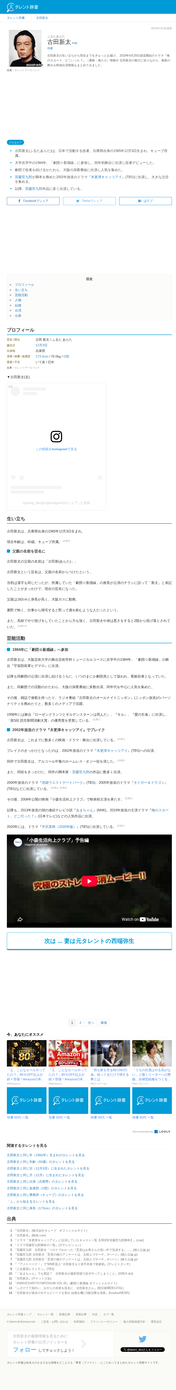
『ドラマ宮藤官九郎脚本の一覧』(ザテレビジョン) (47, 1245)
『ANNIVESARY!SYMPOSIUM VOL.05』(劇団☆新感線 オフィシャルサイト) (65, 1283)
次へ (91, 1022)
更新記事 (81, 1314)
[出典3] (121, 760)
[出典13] (22, 626)
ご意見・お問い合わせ (54, 1321)
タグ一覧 (108, 1314)
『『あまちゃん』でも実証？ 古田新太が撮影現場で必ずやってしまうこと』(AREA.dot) (73, 1273)
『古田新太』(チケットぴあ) (32, 1278)
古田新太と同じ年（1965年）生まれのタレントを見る (46, 1155)
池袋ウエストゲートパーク (62, 782)
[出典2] (128, 798)
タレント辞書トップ (19, 1314)
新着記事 (64, 1314)
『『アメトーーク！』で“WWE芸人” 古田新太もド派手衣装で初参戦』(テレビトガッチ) (72, 1264)
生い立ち (21, 290)
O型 (66, 356)
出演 (18, 310)
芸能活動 (21, 295)
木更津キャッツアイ (106, 177)
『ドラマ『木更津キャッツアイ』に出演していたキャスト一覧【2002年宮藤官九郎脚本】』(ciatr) (79, 1240)
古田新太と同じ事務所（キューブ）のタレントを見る (45, 1195)
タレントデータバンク (27, 70)
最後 (104, 1022)
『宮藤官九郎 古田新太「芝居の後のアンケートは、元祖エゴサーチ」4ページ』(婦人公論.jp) (76, 1259)
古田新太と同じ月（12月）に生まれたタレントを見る (45, 1175)
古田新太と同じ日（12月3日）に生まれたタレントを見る (48, 1168)
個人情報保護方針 (134, 1321)
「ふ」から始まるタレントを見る (31, 1201)
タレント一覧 (45, 1314)
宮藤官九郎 (23, 177)
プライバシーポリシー (104, 1321)
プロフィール (24, 284)
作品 (95, 1314)
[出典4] (63, 788)
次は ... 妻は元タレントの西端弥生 (89, 941)
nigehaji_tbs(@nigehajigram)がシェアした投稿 (56, 503)
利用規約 (79, 1321)
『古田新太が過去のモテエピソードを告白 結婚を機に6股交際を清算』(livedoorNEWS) (72, 1293)
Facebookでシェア (35, 201)
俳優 (50, 48)
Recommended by (143, 1131)
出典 (18, 315)
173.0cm (42, 356)
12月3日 (41, 345)
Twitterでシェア (92, 201)
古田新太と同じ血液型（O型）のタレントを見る (42, 1188)
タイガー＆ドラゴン (149, 782)
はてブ (148, 201)
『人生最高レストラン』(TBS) (34, 1269)
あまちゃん (84, 810)
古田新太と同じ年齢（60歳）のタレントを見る (41, 1162)
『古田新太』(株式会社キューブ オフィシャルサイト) (50, 1230)
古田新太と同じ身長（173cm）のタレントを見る (42, 1208)
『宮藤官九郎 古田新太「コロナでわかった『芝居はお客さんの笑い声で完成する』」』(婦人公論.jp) (82, 1250)
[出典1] (66, 541)
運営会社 (156, 1321)
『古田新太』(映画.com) (30, 1235)
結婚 (18, 305)
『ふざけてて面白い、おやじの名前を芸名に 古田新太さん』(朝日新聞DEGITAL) (69, 1288)
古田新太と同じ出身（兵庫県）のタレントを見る (42, 1181)
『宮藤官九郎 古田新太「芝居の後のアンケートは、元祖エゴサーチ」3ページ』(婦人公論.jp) (76, 1254)
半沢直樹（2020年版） (59, 827)
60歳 (74, 43)
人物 (18, 300)
